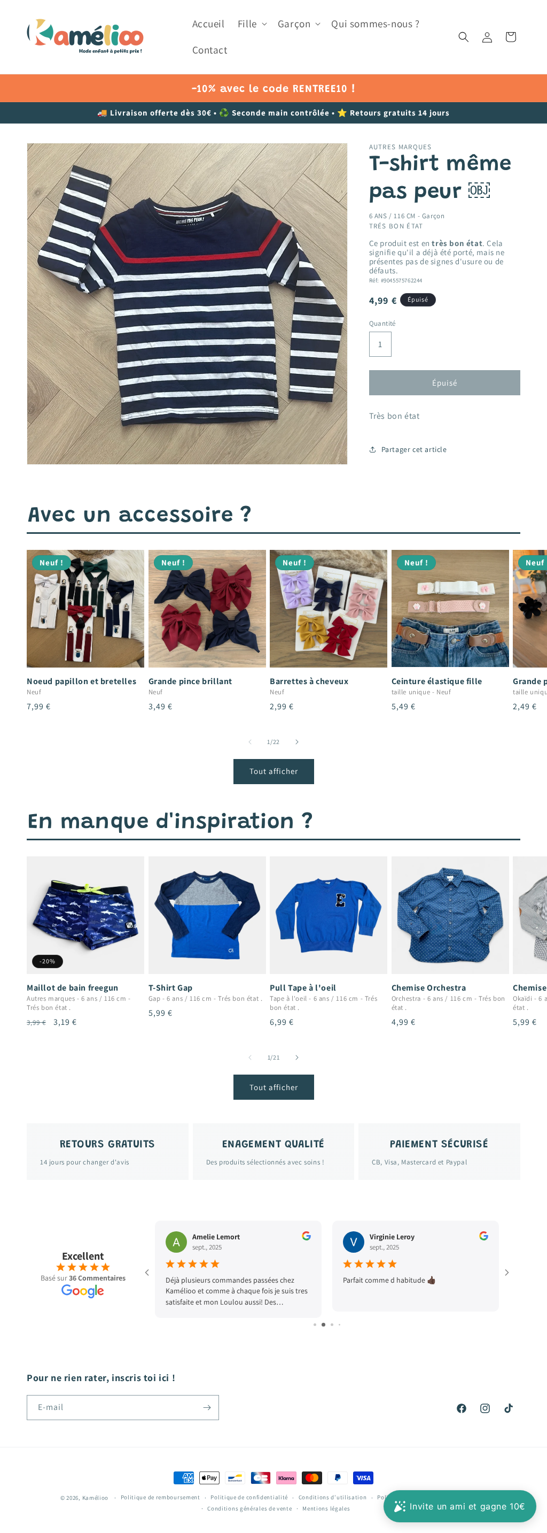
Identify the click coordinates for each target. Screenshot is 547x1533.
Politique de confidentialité (249, 1497)
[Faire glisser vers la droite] (297, 742)
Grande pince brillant (191, 681)
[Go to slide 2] (318, 1324)
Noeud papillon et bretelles (81, 681)
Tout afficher (273, 771)
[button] (251, 24)
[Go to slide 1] (311, 1324)
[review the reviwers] (306, 1238)
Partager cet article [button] (414, 449)
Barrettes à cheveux (309, 681)
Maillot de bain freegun (73, 988)
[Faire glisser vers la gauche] (250, 742)
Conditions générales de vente (249, 1508)
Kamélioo (95, 1497)
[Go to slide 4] (335, 1324)
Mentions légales (326, 1508)
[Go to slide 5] (343, 1324)
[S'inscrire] (206, 1407)
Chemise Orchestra (429, 988)
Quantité (382, 323)
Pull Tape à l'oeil (303, 988)
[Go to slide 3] (327, 1325)
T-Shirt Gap (171, 988)
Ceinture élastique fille (437, 681)
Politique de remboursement (160, 1497)
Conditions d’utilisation (333, 1497)
